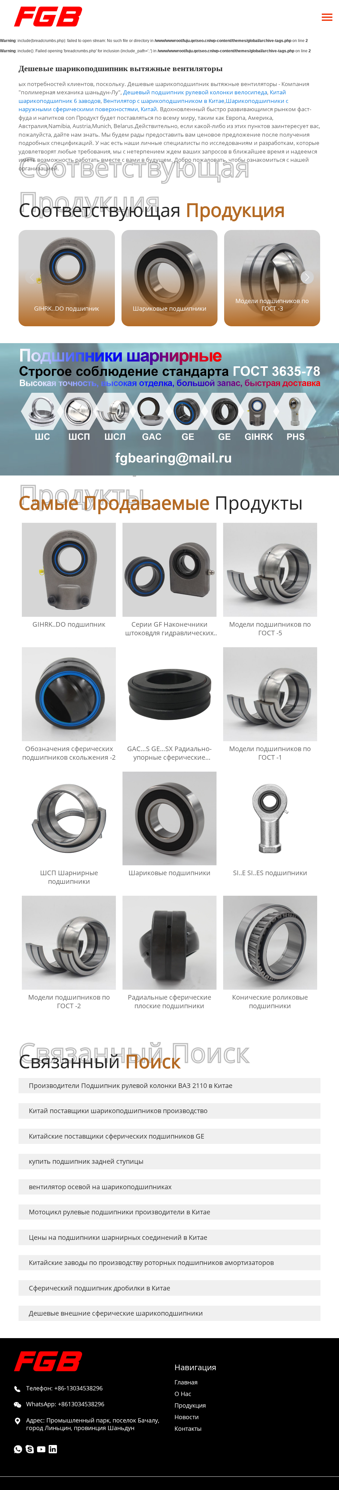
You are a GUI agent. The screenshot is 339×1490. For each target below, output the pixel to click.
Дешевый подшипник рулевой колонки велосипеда (195, 92)
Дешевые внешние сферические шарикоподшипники (116, 1313)
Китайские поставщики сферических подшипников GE (116, 1136)
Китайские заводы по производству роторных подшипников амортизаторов (151, 1262)
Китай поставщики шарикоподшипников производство (118, 1110)
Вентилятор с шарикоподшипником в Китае (163, 101)
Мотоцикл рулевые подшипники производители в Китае (119, 1211)
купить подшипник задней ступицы (86, 1161)
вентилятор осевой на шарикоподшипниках (100, 1186)
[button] (307, 277)
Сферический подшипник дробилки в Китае (99, 1288)
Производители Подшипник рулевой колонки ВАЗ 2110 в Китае (130, 1085)
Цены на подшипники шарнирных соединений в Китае (118, 1237)
